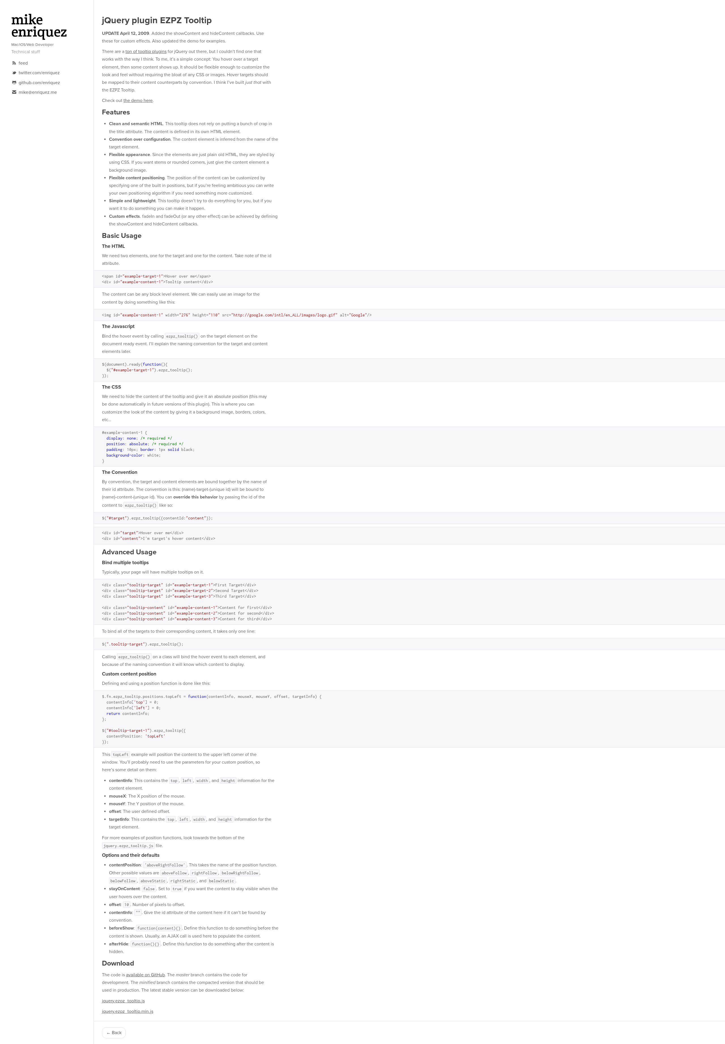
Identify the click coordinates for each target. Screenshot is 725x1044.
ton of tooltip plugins (146, 51)
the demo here (138, 100)
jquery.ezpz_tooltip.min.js (127, 1011)
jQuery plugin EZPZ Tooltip (157, 20)
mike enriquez (39, 26)
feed (23, 63)
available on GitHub (145, 975)
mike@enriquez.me (38, 92)
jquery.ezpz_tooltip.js (123, 1001)
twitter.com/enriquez (39, 73)
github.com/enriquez (39, 83)
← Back (113, 1033)
